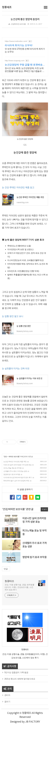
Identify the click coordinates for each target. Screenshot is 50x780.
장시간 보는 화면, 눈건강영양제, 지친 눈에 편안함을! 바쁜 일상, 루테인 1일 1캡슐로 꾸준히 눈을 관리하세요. (24, 70)
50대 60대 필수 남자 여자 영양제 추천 (16, 481)
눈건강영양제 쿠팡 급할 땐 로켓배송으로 (25, 64)
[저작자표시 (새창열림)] (29, 442)
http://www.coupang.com (14, 60)
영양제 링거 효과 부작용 (11, 474)
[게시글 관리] (13, 442)
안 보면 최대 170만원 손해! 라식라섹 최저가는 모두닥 (25, 50)
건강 (5, 457)
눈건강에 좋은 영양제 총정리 (25, 19)
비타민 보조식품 (14, 457)
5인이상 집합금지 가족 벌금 (16, 672)
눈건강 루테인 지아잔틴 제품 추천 (15, 462)
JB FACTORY (32, 721)
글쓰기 (7, 701)
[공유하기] (10, 442)
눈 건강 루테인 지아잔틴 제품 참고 (18, 187)
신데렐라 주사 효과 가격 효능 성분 (15, 471)
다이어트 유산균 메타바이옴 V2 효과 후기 (17, 477)
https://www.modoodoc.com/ (16, 41)
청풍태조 (7, 7)
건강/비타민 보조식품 (18, 24)
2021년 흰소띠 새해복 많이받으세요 (19, 679)
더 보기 (44, 509)
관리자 (7, 695)
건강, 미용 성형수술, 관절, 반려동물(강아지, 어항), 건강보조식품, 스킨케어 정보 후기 (19, 587)
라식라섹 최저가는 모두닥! (18, 45)
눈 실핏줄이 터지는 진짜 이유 (15, 368)
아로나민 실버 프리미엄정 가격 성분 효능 (17, 465)
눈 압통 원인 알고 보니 (12, 316)
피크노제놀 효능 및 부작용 (12, 468)
